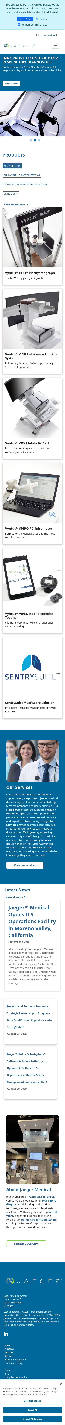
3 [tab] (39, 141)
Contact (8, 1370)
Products (9, 1348)
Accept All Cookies (32, 1419)
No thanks (41, 19)
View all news (14, 897)
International (49, 35)
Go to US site (25, 19)
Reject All (32, 1410)
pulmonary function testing (22, 175)
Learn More (11, 83)
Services (8, 1352)
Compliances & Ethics (15, 1377)
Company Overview (26, 1243)
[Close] (61, 1383)
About (7, 1345)
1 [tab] (31, 141)
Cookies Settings (32, 1400)
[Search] (37, 35)
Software (9, 1355)
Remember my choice (34, 24)
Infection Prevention (15, 1359)
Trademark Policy (13, 1363)
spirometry (11, 193)
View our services (25, 865)
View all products (15, 204)
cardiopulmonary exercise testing (25, 184)
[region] (32, 1402)
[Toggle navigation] (55, 45)
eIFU (6, 1373)
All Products (12, 165)
